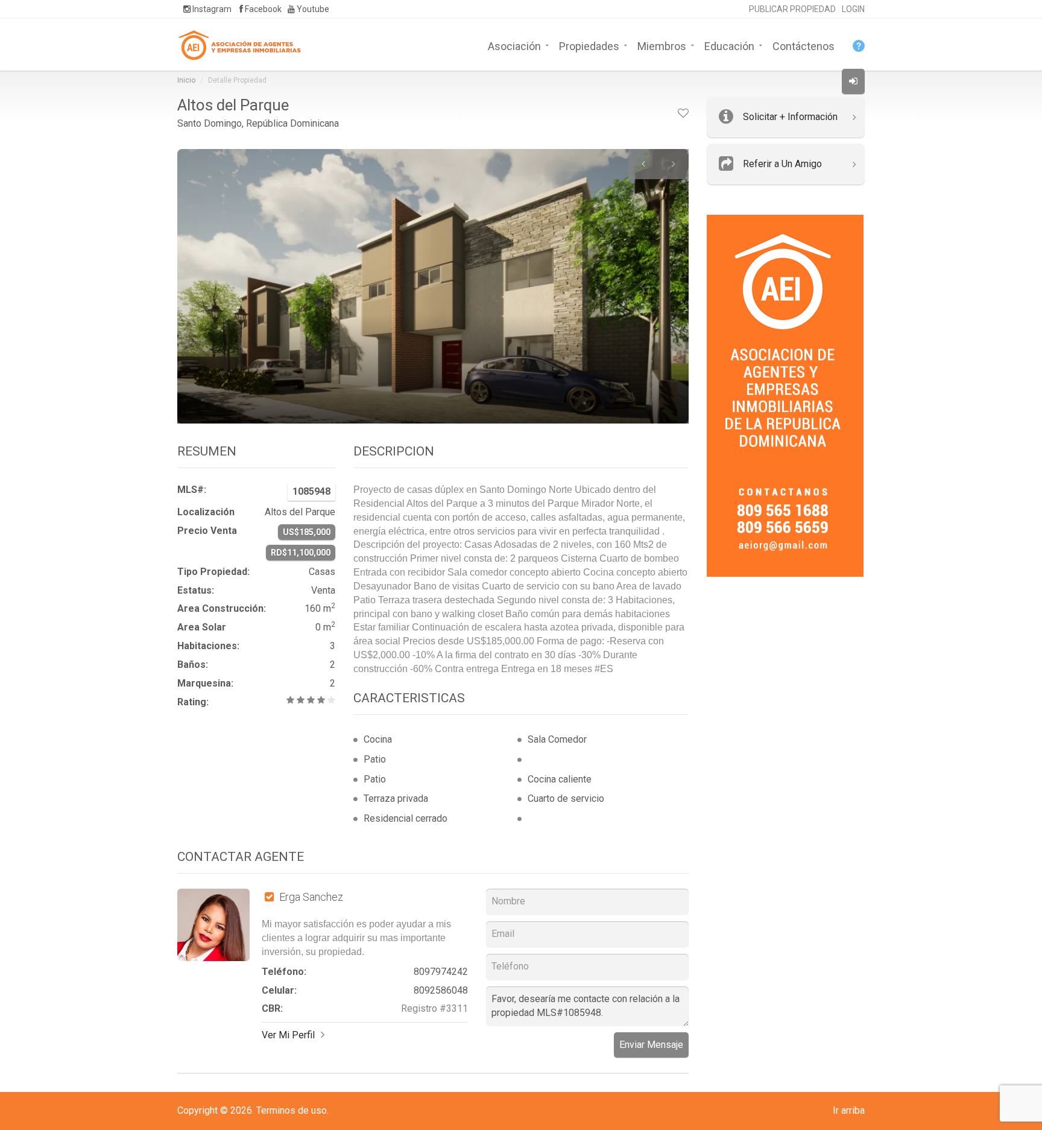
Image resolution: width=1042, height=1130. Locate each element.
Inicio (186, 80)
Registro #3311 (434, 1008)
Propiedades (589, 45)
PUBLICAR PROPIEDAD (792, 9)
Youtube (312, 9)
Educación (729, 45)
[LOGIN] (853, 81)
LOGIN (853, 9)
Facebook (262, 9)
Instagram (211, 9)
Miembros (661, 45)
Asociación (514, 45)
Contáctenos (803, 45)
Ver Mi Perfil (288, 1035)
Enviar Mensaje (651, 1044)
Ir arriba (849, 1110)
